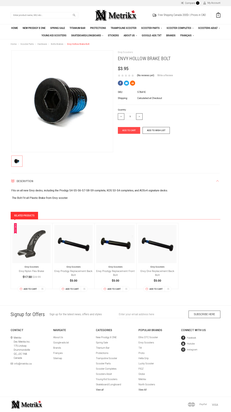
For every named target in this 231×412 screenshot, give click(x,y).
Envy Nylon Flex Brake (31, 271)
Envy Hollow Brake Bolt (78, 44)
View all (99, 389)
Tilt (140, 347)
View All (142, 389)
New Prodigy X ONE (34, 28)
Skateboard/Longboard (86, 35)
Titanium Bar (77, 28)
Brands (171, 35)
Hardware (42, 44)
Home (14, 28)
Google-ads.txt (151, 35)
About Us (129, 35)
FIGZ (141, 368)
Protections (98, 28)
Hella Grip (143, 358)
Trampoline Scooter (123, 28)
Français (186, 35)
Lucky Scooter (146, 363)
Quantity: (122, 109)
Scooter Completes (179, 28)
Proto (141, 353)
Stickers (113, 35)
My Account (213, 3)
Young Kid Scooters (54, 35)
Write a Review (165, 75)
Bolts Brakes (57, 44)
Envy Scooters (146, 342)
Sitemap (57, 358)
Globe (141, 374)
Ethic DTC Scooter (148, 337)
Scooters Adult (208, 28)
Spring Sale (57, 28)
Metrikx (142, 379)
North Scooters (146, 384)
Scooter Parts (150, 28)
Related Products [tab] (24, 215)
